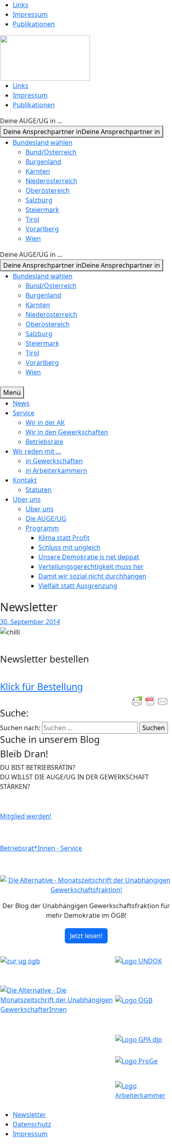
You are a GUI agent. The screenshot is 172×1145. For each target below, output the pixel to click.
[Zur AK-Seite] (143, 1089)
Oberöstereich (48, 190)
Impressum (30, 14)
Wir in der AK (45, 422)
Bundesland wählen (42, 142)
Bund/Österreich (51, 152)
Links (20, 4)
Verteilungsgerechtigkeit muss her (91, 566)
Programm (42, 528)
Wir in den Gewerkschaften (67, 432)
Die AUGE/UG (46, 518)
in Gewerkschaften (54, 460)
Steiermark (42, 209)
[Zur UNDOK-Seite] (138, 960)
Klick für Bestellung (41, 686)
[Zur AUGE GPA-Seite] (138, 1038)
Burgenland (43, 161)
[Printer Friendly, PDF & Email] (150, 701)
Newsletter (29, 1114)
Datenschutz (32, 1124)
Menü (12, 392)
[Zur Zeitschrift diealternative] (57, 999)
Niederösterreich (51, 180)
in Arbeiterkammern (56, 470)
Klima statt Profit (64, 537)
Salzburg (39, 200)
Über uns (27, 499)
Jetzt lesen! (86, 935)
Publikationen (34, 24)
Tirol (32, 219)
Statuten (39, 489)
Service (23, 412)
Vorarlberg (42, 228)
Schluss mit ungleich (69, 547)
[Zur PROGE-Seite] (136, 1060)
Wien (33, 238)
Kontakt (25, 480)
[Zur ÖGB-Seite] (133, 999)
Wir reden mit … (37, 451)
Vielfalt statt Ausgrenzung (77, 585)
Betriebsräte (44, 441)
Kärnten (38, 171)
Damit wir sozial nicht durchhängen (92, 576)
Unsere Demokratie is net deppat (88, 556)
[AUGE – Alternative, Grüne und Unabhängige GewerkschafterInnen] (45, 57)
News (21, 403)
